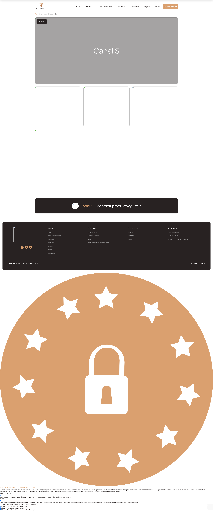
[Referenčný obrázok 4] (70, 162)
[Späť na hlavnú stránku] (36, 14)
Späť (42, 21)
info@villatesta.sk (173, 232)
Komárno (130, 232)
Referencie (121, 7)
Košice (130, 239)
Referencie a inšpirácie (46, 14)
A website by (198, 263)
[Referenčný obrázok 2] (106, 106)
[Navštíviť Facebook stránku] (22, 247)
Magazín (147, 7)
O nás (78, 7)
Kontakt (157, 7)
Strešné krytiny (92, 232)
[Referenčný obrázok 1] (58, 106)
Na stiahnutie (51, 253)
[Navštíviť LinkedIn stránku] (30, 247)
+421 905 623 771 (173, 236)
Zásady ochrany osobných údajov (178, 239)
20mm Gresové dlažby (105, 7)
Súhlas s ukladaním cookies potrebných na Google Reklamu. (19, 504)
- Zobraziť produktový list (109, 205)
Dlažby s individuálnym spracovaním (98, 243)
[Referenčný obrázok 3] (155, 106)
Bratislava (131, 236)
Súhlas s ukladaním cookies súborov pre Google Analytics (18, 510)
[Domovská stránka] (41, 6)
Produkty (88, 7)
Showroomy (135, 7)
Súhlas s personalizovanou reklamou (12, 508)
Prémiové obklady (93, 236)
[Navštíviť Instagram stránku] (26, 247)
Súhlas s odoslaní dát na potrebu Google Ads (15, 506)
